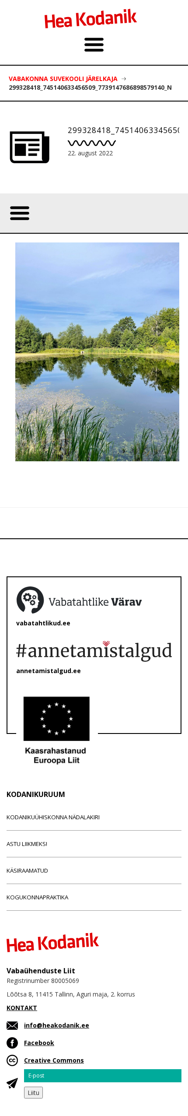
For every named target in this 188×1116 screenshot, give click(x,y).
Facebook (39, 1043)
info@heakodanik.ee (56, 1025)
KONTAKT (22, 1008)
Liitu (33, 1092)
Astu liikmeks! (27, 844)
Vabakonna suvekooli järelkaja (63, 78)
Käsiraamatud (27, 870)
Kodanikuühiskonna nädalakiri (53, 817)
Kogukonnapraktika (37, 897)
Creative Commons (54, 1060)
